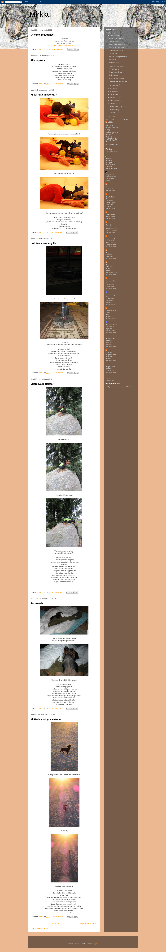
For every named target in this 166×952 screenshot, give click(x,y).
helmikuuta (114, 110)
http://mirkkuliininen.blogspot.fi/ (64, 45)
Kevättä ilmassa (111, 177)
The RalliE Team (110, 198)
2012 (110, 33)
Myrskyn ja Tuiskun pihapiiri (110, 161)
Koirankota (109, 257)
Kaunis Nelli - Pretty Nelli (111, 240)
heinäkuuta (114, 94)
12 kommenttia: (58, 373)
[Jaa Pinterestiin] (78, 49)
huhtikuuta (114, 103)
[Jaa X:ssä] (73, 49)
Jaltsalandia (110, 215)
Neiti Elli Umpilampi (110, 226)
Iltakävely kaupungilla (43, 243)
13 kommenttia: (58, 84)
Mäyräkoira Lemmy (110, 254)
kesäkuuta (114, 97)
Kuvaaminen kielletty (116, 78)
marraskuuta (114, 36)
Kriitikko (108, 358)
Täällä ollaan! (110, 217)
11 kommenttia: (58, 917)
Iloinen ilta (113, 60)
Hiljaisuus (109, 189)
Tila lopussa (38, 60)
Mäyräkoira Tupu (111, 273)
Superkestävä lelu (115, 72)
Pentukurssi (110, 371)
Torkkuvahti (37, 603)
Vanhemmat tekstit (89, 923)
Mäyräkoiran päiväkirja (110, 368)
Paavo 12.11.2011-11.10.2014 (110, 314)
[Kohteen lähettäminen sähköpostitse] (68, 49)
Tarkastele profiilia (111, 144)
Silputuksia (110, 175)
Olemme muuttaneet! (43, 34)
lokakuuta (113, 85)
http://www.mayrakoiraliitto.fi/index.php (121, 387)
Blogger (94, 944)
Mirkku (110, 122)
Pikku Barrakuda (110, 380)
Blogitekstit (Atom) (41, 928)
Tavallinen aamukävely (117, 66)
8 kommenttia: (57, 592)
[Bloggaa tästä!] (71, 49)
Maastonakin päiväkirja (111, 340)
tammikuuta (114, 113)
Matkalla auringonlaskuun (46, 719)
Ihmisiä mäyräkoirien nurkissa (111, 355)
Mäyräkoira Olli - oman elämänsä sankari (110, 268)
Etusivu (55, 923)
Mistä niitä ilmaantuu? (44, 94)
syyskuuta (114, 88)
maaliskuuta (114, 107)
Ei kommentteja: (58, 49)
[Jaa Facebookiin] (75, 49)
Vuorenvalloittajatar (42, 384)
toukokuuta (114, 100)
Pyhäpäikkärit (114, 63)
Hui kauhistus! (114, 75)
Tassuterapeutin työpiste (118, 81)
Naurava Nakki (111, 325)
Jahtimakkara (111, 311)
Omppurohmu (114, 69)
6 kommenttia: (57, 232)
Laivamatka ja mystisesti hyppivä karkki (111, 329)
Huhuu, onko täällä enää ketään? (110, 301)
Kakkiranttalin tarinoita (111, 282)
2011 (110, 117)
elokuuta (113, 91)
